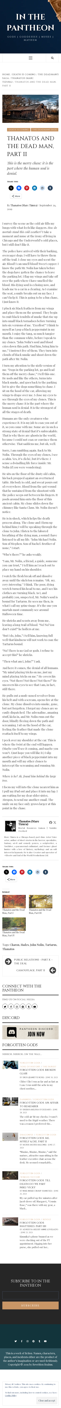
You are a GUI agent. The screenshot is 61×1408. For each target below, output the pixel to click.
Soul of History (30, 1067)
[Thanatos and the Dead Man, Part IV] (14, 924)
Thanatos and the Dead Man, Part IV (13, 934)
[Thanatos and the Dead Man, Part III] (40, 901)
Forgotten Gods (30, 1063)
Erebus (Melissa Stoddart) (37, 1109)
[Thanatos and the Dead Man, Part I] (14, 901)
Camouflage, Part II (30, 970)
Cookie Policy (11, 1395)
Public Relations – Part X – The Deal (33, 961)
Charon (14, 945)
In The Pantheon (30, 22)
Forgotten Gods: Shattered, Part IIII (33, 1224)
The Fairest (49, 1067)
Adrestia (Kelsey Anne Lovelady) (40, 1229)
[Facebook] (51, 822)
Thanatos (8, 949)
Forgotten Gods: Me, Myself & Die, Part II (35, 1139)
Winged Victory (30, 1177)
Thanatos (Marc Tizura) (24, 205)
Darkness (25, 1099)
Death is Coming (19, 129)
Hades (25, 945)
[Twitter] (55, 822)
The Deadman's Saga (45, 129)
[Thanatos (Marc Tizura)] (10, 826)
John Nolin (37, 945)
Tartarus (50, 945)
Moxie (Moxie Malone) (35, 1145)
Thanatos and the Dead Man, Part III (40, 911)
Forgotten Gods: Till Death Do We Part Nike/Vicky (35, 1184)
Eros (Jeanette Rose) (34, 1077)
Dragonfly (26, 1135)
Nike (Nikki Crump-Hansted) (38, 1191)
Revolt (47, 1219)
